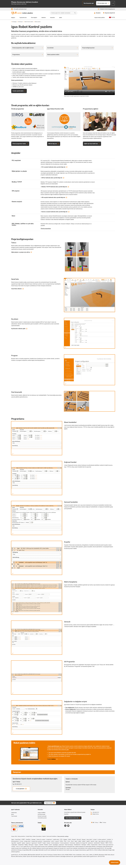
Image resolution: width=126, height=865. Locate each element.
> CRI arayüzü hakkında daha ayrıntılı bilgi (53, 197)
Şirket (60, 17)
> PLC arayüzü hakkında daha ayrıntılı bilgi (53, 167)
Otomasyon (20, 21)
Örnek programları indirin (19, 143)
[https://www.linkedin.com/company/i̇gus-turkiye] (65, 826)
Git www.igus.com (102, 3)
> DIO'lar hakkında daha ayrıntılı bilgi (51, 177)
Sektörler (43, 17)
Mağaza (13, 17)
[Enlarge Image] (65, 347)
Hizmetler (52, 17)
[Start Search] (75, 13)
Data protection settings (62, 836)
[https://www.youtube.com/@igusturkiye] (68, 826)
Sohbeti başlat (114, 862)
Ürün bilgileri (34, 17)
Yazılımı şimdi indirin (18, 91)
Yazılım (51, 759)
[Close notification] (113, 3)
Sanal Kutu (16, 288)
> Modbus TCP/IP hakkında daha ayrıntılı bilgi (54, 186)
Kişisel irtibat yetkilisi (100, 17)
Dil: (95, 822)
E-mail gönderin (20, 788)
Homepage (14, 21)
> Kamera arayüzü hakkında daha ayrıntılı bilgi (54, 211)
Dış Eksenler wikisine (18, 328)
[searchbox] (62, 13)
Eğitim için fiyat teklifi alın (91, 143)
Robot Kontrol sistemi (29, 21)
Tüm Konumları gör (89, 3)
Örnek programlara (46, 228)
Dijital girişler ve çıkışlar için (20, 252)
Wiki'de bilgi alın (52, 143)
